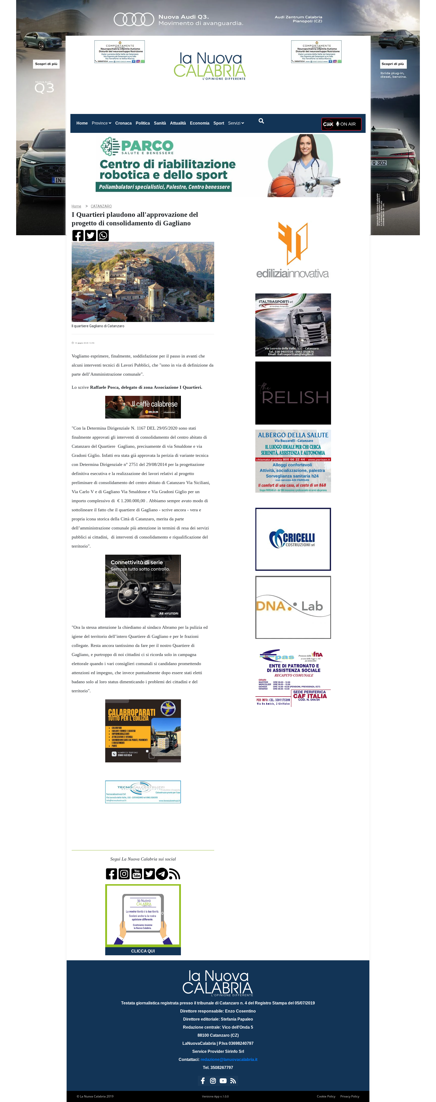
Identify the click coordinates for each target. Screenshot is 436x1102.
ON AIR (347, 124)
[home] (210, 64)
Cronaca (123, 123)
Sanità (160, 123)
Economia (199, 123)
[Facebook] (203, 1082)
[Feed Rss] (233, 1082)
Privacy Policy (349, 1096)
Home (83, 123)
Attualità (178, 123)
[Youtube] (223, 1082)
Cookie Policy (326, 1096)
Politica (143, 123)
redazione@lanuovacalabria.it (229, 1059)
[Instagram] (213, 1082)
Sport (218, 123)
